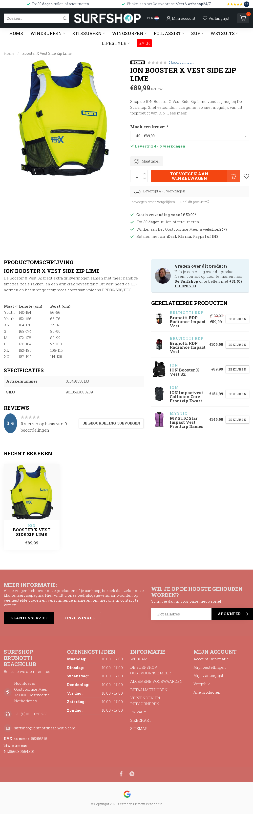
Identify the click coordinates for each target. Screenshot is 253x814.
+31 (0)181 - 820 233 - (32, 713)
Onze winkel (80, 617)
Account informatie (211, 658)
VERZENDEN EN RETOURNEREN (145, 700)
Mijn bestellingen (209, 667)
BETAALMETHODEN (149, 689)
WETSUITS (223, 33)
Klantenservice (29, 617)
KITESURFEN (87, 33)
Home (16, 33)
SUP (195, 33)
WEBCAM (139, 658)
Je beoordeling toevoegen (111, 423)
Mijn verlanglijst (208, 675)
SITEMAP (139, 728)
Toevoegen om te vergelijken (152, 202)
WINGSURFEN (128, 33)
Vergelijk (201, 683)
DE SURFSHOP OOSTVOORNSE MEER (150, 670)
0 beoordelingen (181, 62)
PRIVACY (138, 711)
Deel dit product (192, 202)
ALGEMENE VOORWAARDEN (156, 681)
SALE (144, 43)
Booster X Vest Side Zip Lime (47, 53)
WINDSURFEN (46, 33)
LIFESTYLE (114, 43)
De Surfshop (186, 281)
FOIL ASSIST (167, 33)
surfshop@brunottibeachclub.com (44, 727)
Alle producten (206, 692)
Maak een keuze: (149, 126)
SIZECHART (140, 720)
